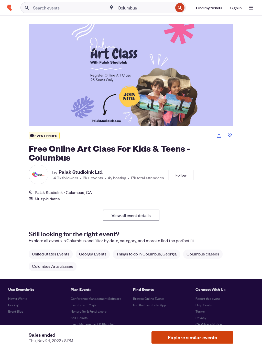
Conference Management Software (96, 298)
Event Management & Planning (93, 324)
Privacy (200, 317)
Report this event (207, 298)
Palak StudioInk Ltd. (81, 172)
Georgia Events (92, 253)
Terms (200, 311)
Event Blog (15, 311)
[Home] (9, 8)
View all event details (131, 215)
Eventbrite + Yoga (83, 304)
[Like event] (229, 135)
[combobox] (145, 8)
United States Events (50, 253)
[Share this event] (219, 135)
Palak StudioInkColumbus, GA (63, 192)
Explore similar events (192, 337)
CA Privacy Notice (208, 324)
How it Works (17, 298)
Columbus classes (203, 253)
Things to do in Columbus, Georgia (146, 253)
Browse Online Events (148, 298)
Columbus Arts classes (52, 266)
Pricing (13, 304)
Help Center (204, 304)
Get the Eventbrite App (149, 304)
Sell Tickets (79, 317)
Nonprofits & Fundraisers (88, 311)
